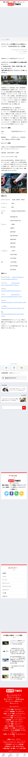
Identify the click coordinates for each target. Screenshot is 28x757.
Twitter (6, 496)
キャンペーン (17, 373)
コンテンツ (5, 589)
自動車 (11, 373)
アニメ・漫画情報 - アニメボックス (14, 711)
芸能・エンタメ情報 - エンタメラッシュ (14, 713)
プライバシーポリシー (15, 697)
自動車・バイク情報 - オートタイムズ (14, 728)
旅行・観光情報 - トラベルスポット (14, 726)
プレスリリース (6, 586)
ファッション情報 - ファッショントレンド (15, 717)
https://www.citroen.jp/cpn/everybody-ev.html (12, 308)
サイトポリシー (9, 699)
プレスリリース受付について (14, 701)
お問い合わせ (20, 699)
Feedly (16, 496)
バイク (4, 576)
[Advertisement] (14, 22)
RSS (21, 496)
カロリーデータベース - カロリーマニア (14, 742)
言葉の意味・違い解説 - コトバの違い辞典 (15, 748)
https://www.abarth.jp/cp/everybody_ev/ (11, 290)
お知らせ (4, 596)
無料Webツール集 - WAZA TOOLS (15, 746)
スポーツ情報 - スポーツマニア (14, 721)
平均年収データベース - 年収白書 (14, 744)
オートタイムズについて (14, 695)
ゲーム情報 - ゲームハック (14, 715)
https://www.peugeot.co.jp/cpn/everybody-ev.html (13, 302)
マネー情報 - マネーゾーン (14, 724)
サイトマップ (14, 703)
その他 (4, 593)
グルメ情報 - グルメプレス (14, 709)
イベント (4, 579)
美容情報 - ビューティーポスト (14, 719)
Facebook (11, 496)
